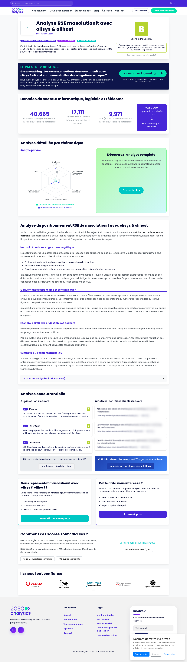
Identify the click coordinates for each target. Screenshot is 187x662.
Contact (119, 10)
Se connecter (141, 10)
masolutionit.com (44, 33)
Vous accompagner (61, 10)
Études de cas (83, 10)
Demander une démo (164, 10)
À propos (107, 10)
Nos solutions (39, 10)
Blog (96, 10)
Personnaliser (170, 654)
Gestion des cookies (107, 635)
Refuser (155, 654)
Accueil (67, 615)
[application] (56, 181)
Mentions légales (105, 615)
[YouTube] (175, 3)
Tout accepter (141, 654)
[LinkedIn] (171, 3)
